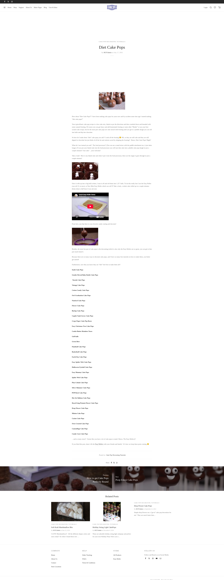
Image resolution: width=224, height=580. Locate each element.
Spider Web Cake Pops (80, 377)
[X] (8, 1)
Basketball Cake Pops (79, 352)
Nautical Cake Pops (78, 300)
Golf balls (75, 336)
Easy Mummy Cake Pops (80, 372)
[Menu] (5, 7)
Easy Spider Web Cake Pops (81, 362)
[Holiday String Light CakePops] (112, 511)
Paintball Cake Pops (79, 347)
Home (9, 7)
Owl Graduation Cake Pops (81, 295)
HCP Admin (107, 52)
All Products (117, 555)
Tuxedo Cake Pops (78, 280)
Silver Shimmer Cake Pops (81, 388)
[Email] (160, 558)
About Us (29, 7)
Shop (15, 7)
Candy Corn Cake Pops (80, 434)
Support (21, 7)
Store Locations (56, 566)
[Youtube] (156, 558)
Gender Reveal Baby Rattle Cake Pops (85, 275)
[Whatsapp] (116, 462)
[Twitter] (149, 558)
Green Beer (76, 341)
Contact (53, 563)
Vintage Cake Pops (78, 285)
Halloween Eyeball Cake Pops (82, 367)
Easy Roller (117, 559)
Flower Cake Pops (78, 306)
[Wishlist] (215, 7)
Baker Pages (38, 7)
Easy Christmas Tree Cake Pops (83, 326)
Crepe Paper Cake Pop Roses (82, 321)
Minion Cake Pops (78, 413)
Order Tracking (87, 555)
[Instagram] (12, 1)
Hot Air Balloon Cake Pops (81, 398)
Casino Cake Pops (78, 418)
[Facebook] (5, 1)
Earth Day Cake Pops (79, 357)
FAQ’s (84, 559)
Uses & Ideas (53, 7)
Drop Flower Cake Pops (80, 408)
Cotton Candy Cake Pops (80, 290)
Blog (45, 7)
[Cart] (219, 7)
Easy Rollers (99, 444)
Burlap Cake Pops (78, 311)
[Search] (211, 7)
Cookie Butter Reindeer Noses (82, 331)
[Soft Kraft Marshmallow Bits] (70, 511)
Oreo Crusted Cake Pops (80, 423)
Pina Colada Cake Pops (80, 382)
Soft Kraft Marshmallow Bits (62, 527)
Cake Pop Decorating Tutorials (112, 41)
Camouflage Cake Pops (80, 429)
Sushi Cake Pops (77, 270)
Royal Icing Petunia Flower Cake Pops (85, 403)
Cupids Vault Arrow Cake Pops (82, 316)
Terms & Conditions (88, 563)
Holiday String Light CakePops (104, 527)
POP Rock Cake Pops (79, 393)
